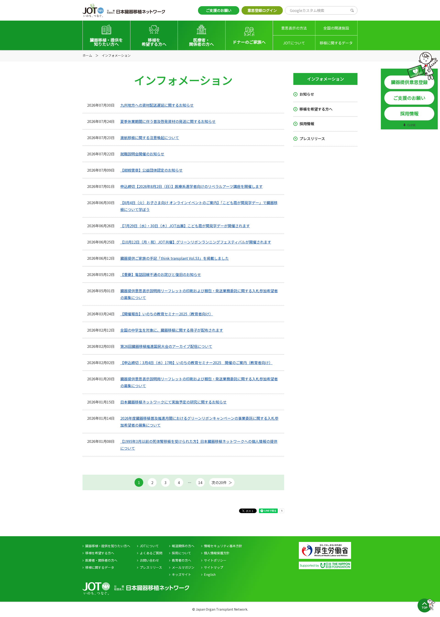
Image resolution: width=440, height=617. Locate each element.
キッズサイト (181, 574)
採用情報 (307, 124)
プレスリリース (312, 138)
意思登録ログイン (262, 10)
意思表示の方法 (294, 28)
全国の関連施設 (336, 28)
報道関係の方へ (183, 546)
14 (200, 482)
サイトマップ (213, 567)
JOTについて (294, 43)
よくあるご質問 (151, 553)
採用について (181, 553)
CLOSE (411, 125)
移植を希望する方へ (316, 109)
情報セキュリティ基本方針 (223, 546)
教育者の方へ (181, 560)
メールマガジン (183, 567)
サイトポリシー (215, 560)
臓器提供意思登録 (409, 82)
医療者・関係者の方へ (101, 560)
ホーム (87, 55)
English (210, 574)
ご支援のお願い (218, 10)
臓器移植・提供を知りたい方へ (107, 546)
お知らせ (307, 94)
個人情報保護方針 (217, 553)
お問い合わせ (149, 560)
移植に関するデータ (336, 43)
